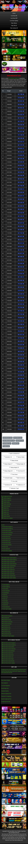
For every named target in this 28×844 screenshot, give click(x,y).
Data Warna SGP (10, 671)
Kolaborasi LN (21, 485)
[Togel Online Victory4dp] (14, 721)
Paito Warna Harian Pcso (8, 652)
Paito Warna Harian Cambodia (9, 648)
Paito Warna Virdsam (5, 680)
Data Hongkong (6, 586)
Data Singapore (6, 584)
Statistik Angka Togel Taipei (9, 573)
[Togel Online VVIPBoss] (14, 33)
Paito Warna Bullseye (7, 534)
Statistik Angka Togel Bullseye (9, 565)
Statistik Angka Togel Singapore (9, 557)
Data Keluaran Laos (14, 76)
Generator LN (8, 457)
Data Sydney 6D (6, 606)
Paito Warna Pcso (6, 536)
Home (14, 13)
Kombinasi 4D (8, 485)
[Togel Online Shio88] (14, 820)
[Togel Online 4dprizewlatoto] (14, 758)
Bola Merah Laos (7, 443)
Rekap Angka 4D (8, 471)
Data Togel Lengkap (7, 608)
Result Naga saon (5, 688)
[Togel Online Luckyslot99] (14, 776)
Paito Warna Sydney (7, 530)
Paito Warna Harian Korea (8, 654)
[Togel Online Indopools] (14, 813)
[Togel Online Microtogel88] (14, 709)
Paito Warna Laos (18, 437)
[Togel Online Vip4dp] (14, 783)
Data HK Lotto (20, 838)
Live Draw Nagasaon (5, 685)
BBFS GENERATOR (14, 453)
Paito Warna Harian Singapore (9, 642)
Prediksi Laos (6, 446)
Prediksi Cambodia (7, 504)
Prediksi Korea (6, 510)
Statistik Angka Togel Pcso (8, 567)
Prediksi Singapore (7, 498)
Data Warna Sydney (13, 669)
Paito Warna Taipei (7, 542)
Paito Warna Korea (7, 538)
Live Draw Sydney (14, 20)
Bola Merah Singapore (7, 615)
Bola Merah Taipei (6, 631)
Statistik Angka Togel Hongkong (10, 559)
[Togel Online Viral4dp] (14, 70)
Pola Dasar (15, 474)
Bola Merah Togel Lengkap (8, 635)
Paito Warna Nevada (7, 544)
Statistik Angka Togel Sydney (9, 561)
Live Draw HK (14, 15)
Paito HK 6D (14, 25)
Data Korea (5, 596)
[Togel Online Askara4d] (14, 740)
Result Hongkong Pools (6, 698)
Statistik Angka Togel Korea (9, 569)
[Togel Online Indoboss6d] (14, 715)
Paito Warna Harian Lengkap (9, 662)
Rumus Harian (20, 457)
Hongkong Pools (4, 669)
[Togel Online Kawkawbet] (14, 727)
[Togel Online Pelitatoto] (14, 63)
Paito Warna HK (5, 834)
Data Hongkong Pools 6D (6, 496)
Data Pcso (5, 594)
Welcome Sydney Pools (6, 693)
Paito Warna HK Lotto (12, 838)
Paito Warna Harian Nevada (8, 660)
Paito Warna (14, 23)
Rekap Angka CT (8, 464)
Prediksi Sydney (6, 502)
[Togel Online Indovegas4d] (14, 826)
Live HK (2, 524)
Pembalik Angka (8, 478)
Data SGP (10, 672)
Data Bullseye (6, 592)
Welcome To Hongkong (6, 696)
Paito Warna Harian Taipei (8, 658)
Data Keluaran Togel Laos (14, 78)
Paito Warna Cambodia (8, 532)
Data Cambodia (6, 590)
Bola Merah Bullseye (7, 623)
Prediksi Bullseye (6, 506)
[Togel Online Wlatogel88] (14, 752)
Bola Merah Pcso (6, 625)
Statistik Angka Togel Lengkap (9, 577)
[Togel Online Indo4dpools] (14, 770)
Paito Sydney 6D (14, 28)
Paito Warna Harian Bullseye (9, 650)
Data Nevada (5, 602)
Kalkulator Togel (14, 488)
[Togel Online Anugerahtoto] (14, 795)
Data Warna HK (20, 669)
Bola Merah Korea (6, 627)
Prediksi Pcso (6, 508)
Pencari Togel (17, 671)
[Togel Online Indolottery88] (14, 801)
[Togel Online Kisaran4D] (14, 51)
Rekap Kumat (14, 460)
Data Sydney (5, 588)
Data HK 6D (5, 604)
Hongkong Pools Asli (5, 701)
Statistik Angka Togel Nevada (9, 575)
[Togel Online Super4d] (14, 45)
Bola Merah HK (6, 617)
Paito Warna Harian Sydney (8, 646)
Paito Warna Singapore (8, 526)
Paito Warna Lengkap (7, 550)
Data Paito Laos (19, 440)
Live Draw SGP (14, 18)
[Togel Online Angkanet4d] (14, 807)
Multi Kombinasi (21, 478)
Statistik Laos (16, 443)
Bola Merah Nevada (7, 633)
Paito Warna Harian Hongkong (9, 644)
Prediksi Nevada (6, 516)
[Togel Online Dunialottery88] (14, 789)
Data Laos (5, 598)
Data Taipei (5, 600)
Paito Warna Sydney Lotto (17, 840)
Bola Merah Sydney (7, 619)
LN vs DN (14, 481)
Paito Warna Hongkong (8, 528)
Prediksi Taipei (6, 514)
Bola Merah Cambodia (7, 621)
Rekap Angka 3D (21, 464)
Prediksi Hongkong (7, 500)
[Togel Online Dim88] (14, 39)
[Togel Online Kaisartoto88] (14, 764)
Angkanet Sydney (5, 691)
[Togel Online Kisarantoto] (14, 57)
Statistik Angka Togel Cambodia (9, 563)
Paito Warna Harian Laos (8, 440)
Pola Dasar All (21, 471)
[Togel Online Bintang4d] (14, 746)
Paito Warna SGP (20, 834)
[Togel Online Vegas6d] (14, 733)
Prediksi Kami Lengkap (8, 518)
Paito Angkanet (4, 682)
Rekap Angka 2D (14, 467)
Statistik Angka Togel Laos (8, 571)
